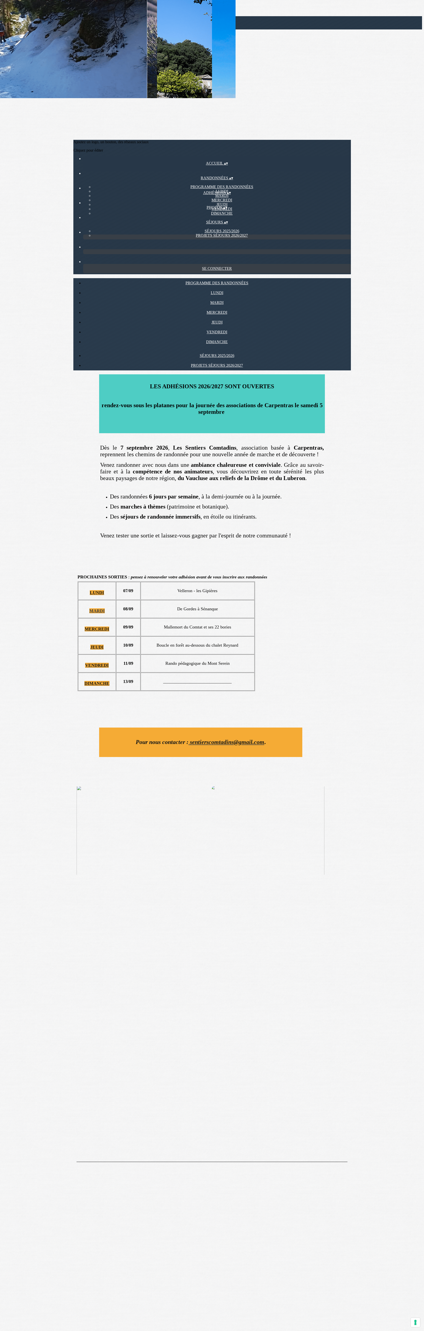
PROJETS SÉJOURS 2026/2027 (222, 235)
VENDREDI (217, 332)
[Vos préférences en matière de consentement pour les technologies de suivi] (415, 1322)
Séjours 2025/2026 (222, 231)
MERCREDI (222, 200)
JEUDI (221, 204)
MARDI (221, 196)
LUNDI (217, 293)
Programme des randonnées (221, 187)
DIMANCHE (222, 213)
